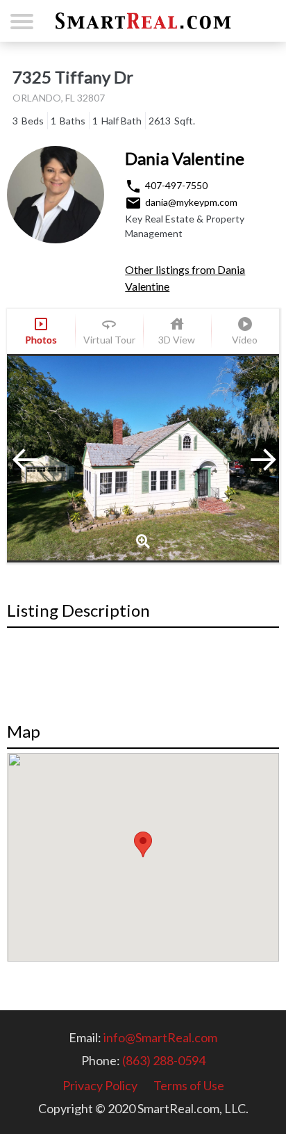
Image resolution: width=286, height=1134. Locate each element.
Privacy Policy (99, 1085)
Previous (41, 458)
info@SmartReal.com (160, 1037)
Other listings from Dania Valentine (185, 278)
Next (244, 458)
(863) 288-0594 (163, 1060)
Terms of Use (188, 1085)
